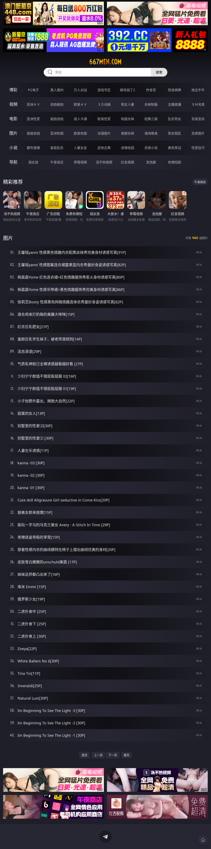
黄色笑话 (174, 147)
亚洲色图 (56, 133)
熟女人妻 (127, 104)
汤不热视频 (104, 162)
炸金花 (151, 90)
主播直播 (174, 104)
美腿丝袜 (127, 133)
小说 (13, 147)
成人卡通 (80, 119)
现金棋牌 (174, 90)
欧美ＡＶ (80, 104)
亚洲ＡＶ (33, 104)
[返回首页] (203, 840)
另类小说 (151, 147)
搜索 (159, 72)
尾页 (126, 755)
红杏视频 (127, 162)
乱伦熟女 (174, 119)
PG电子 (33, 90)
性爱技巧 (198, 147)
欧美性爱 (104, 119)
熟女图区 (174, 133)
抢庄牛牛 (198, 90)
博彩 (13, 90)
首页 (84, 755)
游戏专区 (104, 90)
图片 (13, 133)
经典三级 (151, 119)
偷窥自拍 (33, 133)
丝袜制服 (151, 104)
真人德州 (56, 90)
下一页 (112, 755)
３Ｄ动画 (104, 104)
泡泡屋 (151, 162)
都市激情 (33, 147)
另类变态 (198, 119)
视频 (13, 104)
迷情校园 (127, 147)
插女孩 (33, 162)
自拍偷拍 (56, 104)
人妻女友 (80, 147)
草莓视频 (80, 162)
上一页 (98, 755)
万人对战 (80, 90)
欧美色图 (80, 133)
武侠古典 (104, 147)
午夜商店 (56, 162)
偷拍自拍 (56, 119)
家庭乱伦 (56, 147)
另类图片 (198, 133)
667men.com (105, 62)
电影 (13, 119)
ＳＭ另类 (198, 104)
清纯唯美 (151, 133)
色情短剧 (174, 162)
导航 (13, 162)
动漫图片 (104, 133)
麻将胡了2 (127, 90)
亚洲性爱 (33, 119)
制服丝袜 (127, 119)
